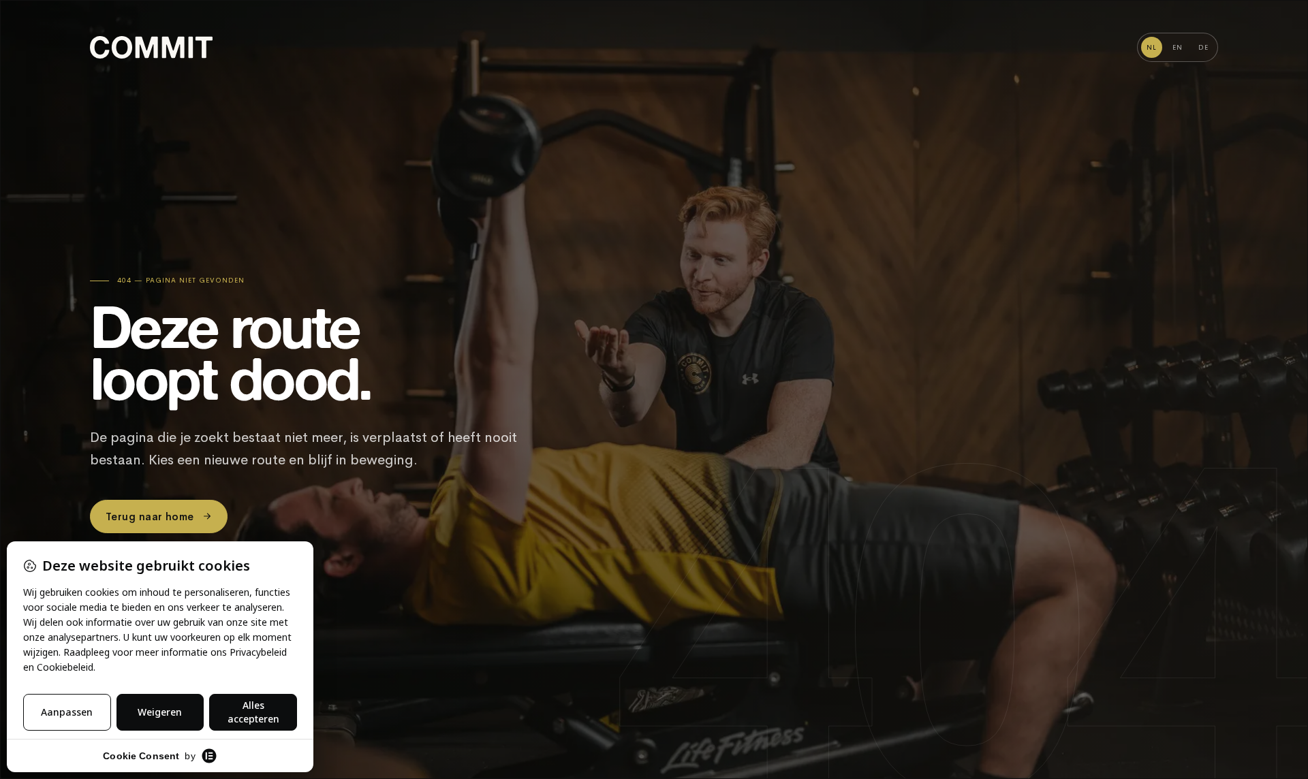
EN (1177, 47)
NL (1152, 47)
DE (1203, 47)
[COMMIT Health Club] (151, 47)
